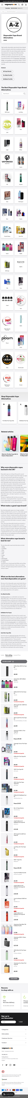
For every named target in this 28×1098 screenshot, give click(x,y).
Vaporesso (16, 58)
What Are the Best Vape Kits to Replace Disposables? (10, 455)
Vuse (3, 551)
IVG (3, 553)
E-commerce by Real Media (15, 1096)
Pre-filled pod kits (5, 597)
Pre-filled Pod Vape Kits (8, 420)
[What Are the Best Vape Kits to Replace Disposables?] (10, 443)
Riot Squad (22, 58)
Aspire (4, 561)
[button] (2, 4)
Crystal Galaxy (5, 560)
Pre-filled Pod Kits (7, 75)
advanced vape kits (14, 635)
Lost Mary (9, 60)
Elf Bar (2, 60)
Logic (3, 555)
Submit (21, 1022)
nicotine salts (12, 622)
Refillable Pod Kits (7, 79)
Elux (3, 550)
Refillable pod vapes (5, 615)
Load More (14, 978)
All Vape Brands (7, 71)
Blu (3, 556)
